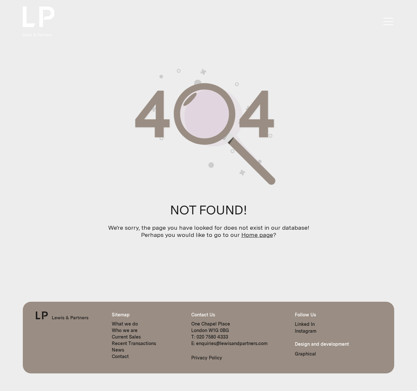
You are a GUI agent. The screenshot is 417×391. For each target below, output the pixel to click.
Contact (120, 356)
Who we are (124, 330)
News (118, 350)
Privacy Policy (206, 357)
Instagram (305, 331)
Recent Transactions (134, 343)
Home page (257, 234)
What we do (125, 323)
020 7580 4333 (212, 337)
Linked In (305, 324)
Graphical (305, 353)
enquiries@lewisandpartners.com (231, 343)
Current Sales (126, 337)
